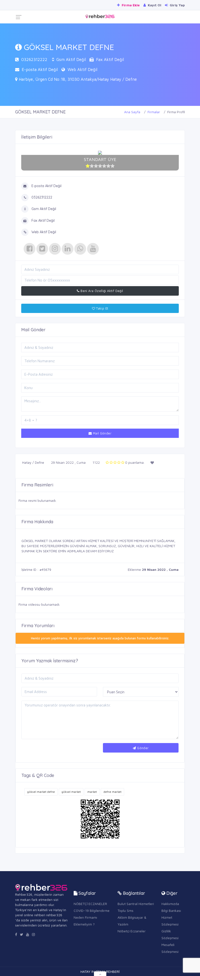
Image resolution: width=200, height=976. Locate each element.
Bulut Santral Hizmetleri (136, 904)
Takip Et (101, 308)
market (92, 792)
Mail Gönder (101, 433)
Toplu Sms (125, 910)
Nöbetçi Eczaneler (132, 931)
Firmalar (154, 112)
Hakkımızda (170, 904)
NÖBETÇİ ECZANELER (90, 904)
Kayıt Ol (154, 5)
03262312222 (34, 59)
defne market (112, 792)
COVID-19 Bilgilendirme (92, 910)
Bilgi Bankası (171, 910)
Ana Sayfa (132, 112)
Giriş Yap (177, 5)
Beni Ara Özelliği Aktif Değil (101, 291)
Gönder (142, 748)
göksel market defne (41, 792)
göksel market (71, 792)
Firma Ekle (130, 5)
